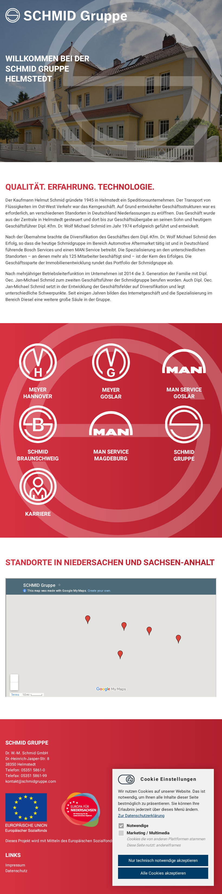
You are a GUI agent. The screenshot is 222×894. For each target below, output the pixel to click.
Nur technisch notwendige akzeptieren (163, 860)
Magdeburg (111, 459)
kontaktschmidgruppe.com (30, 781)
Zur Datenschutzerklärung (141, 816)
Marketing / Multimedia (148, 833)
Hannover (37, 396)
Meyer (38, 390)
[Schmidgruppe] (66, 16)
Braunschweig (38, 459)
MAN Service (184, 390)
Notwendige (137, 826)
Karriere (38, 514)
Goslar (111, 397)
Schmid (38, 452)
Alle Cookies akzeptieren (163, 873)
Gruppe (184, 459)
